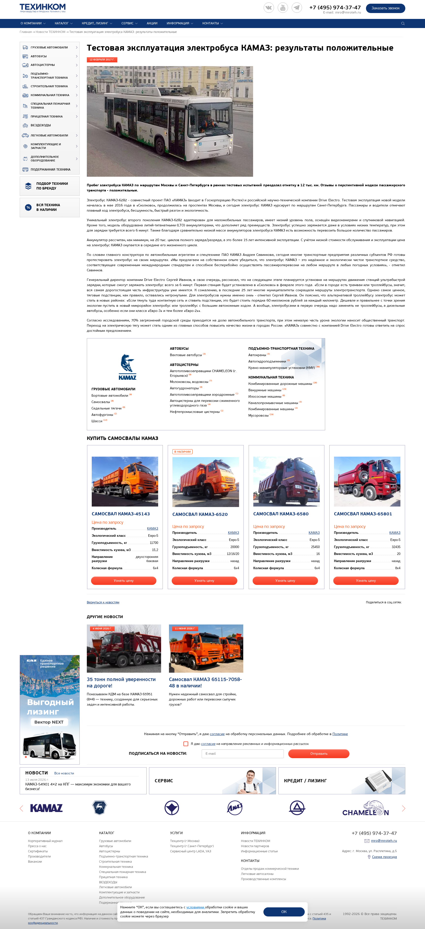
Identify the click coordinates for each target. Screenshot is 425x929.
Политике (340, 734)
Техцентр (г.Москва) (184, 841)
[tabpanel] (49, 710)
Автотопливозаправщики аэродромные (204, 394)
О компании (31, 23)
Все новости (64, 773)
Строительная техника (49, 86)
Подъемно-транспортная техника (49, 76)
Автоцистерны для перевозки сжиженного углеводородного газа (205, 403)
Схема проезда (384, 857)
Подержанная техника (50, 170)
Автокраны (259, 355)
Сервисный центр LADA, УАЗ (190, 851)
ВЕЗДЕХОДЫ (41, 125)
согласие (217, 734)
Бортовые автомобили (111, 395)
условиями (195, 907)
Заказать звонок (386, 8)
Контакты (210, 23)
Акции (152, 23)
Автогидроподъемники (269, 361)
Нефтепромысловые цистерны (196, 412)
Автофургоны (104, 415)
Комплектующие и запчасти (46, 146)
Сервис (127, 23)
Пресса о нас (37, 846)
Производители (39, 856)
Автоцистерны (43, 65)
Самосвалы (102, 402)
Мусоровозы (260, 415)
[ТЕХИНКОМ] (48, 8)
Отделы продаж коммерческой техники (270, 869)
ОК (284, 911)
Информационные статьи (259, 851)
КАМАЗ (152, 528)
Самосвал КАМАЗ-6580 (281, 514)
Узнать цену (124, 581)
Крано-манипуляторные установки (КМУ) (284, 368)
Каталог (62, 23)
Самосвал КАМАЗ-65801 (363, 514)
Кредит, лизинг (95, 23)
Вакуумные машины (267, 390)
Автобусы (38, 56)
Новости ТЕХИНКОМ (255, 841)
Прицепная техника (47, 116)
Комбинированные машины (273, 409)
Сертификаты (38, 851)
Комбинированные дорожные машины (282, 384)
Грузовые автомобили (49, 47)
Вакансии (35, 861)
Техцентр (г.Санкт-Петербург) (192, 846)
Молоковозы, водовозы (191, 382)
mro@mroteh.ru (348, 12)
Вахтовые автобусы (188, 355)
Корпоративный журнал (45, 841)
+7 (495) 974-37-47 (335, 7)
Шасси (99, 421)
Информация (178, 23)
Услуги (176, 833)
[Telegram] (297, 7)
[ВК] (269, 7)
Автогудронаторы (186, 388)
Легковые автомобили (49, 135)
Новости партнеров (255, 846)
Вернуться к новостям (103, 602)
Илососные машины (266, 396)
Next (404, 808)
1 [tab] (26, 757)
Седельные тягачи (108, 408)
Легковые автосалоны (257, 874)
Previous (21, 808)
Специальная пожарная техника (50, 106)
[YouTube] (283, 7)
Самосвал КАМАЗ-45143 (121, 514)
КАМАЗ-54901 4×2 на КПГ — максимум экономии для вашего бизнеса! (78, 786)
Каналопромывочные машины (275, 403)
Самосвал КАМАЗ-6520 (200, 514)
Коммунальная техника (50, 95)
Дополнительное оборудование (45, 159)
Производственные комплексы (263, 879)
